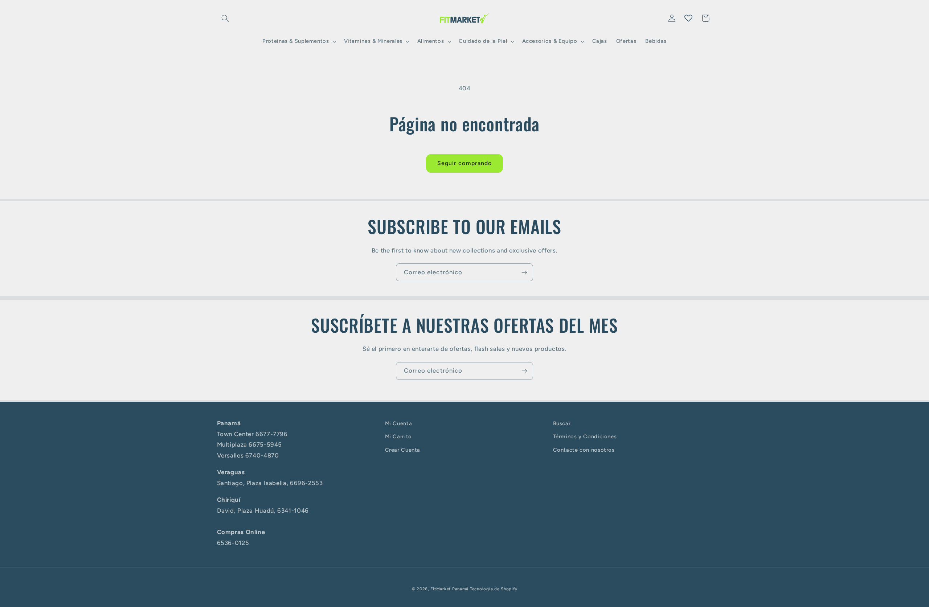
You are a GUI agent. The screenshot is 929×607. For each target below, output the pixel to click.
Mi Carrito (398, 437)
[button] (225, 18)
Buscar (562, 423)
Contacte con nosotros (584, 450)
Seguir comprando (464, 163)
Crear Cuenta (403, 450)
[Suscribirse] (524, 272)
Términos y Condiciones (585, 437)
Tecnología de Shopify (493, 588)
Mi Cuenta (398, 423)
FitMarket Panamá (449, 588)
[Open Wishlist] (688, 18)
